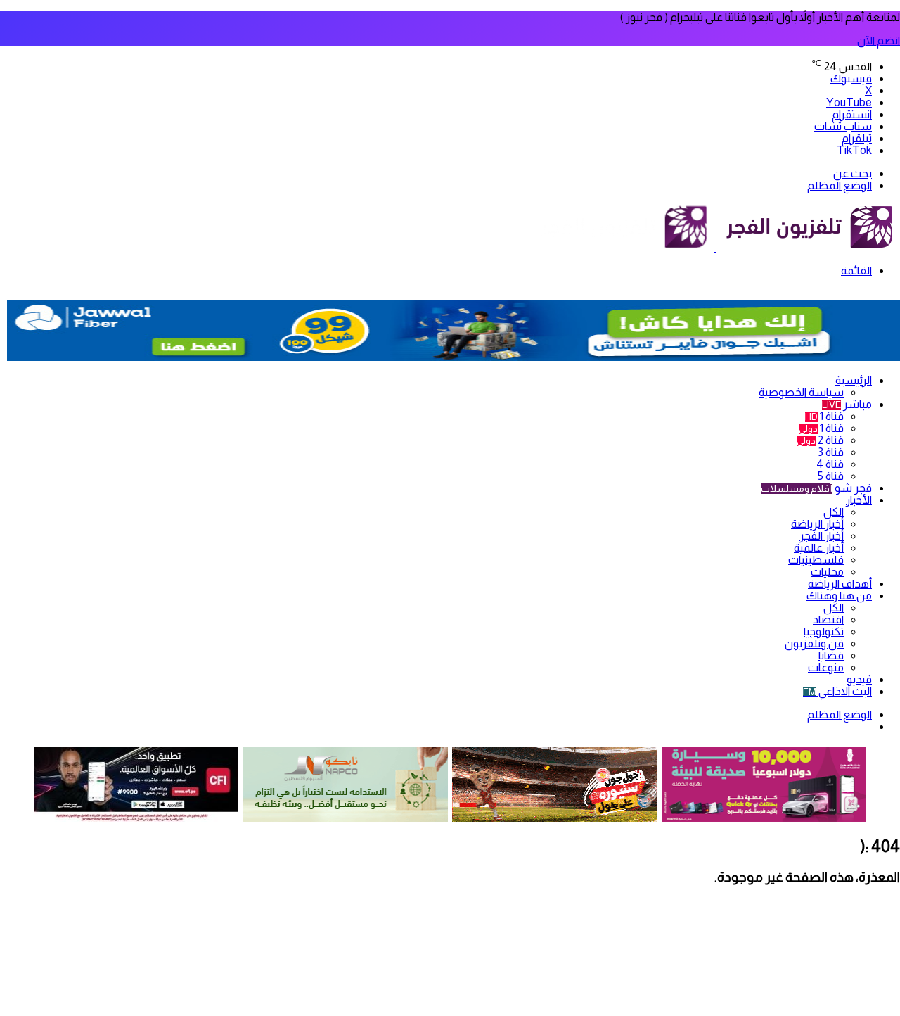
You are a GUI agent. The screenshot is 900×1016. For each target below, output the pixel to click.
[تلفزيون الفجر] (715, 247)
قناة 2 (820, 440)
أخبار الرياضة (817, 524)
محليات (827, 572)
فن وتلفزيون (814, 643)
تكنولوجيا (824, 631)
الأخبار (859, 500)
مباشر (847, 404)
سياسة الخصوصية (801, 392)
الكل (833, 512)
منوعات (826, 667)
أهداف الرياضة (840, 584)
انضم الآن (878, 40)
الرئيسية (853, 380)
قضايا (831, 655)
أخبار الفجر (821, 536)
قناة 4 (830, 464)
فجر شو (816, 488)
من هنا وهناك (839, 596)
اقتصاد (828, 620)
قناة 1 (824, 416)
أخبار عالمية (819, 548)
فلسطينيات (816, 560)
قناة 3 (831, 452)
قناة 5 (831, 476)
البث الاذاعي (837, 691)
